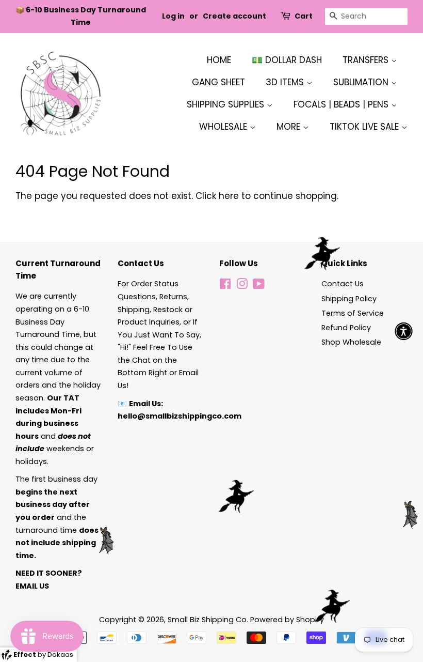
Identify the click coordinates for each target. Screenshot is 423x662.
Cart (304, 16)
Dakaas (60, 654)
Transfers (367, 60)
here (229, 196)
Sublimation (362, 82)
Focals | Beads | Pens (342, 104)
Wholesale (224, 126)
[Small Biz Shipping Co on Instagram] (242, 286)
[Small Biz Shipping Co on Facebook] (225, 286)
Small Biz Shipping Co (207, 619)
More (289, 126)
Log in (173, 16)
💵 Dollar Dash (287, 60)
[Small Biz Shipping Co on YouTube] (259, 286)
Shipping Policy (349, 299)
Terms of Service (352, 313)
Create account (234, 16)
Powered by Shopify (287, 619)
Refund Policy (346, 327)
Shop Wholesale (351, 342)
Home (219, 60)
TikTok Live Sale (365, 126)
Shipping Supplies (227, 104)
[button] (404, 331)
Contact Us (342, 284)
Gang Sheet (218, 82)
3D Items (286, 82)
